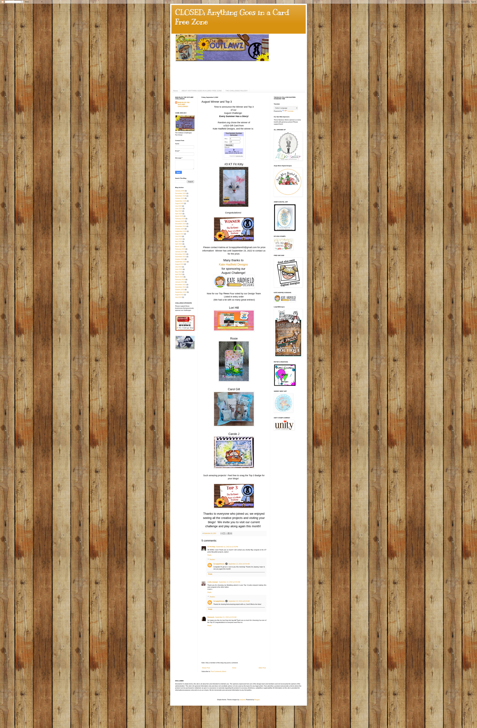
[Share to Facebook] (228, 533)
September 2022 (180, 292)
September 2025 (180, 201)
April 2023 (178, 274)
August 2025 (179, 203)
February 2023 (180, 279)
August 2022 (179, 295)
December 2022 (180, 284)
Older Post (262, 668)
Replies (212, 559)
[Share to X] (226, 533)
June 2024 (178, 239)
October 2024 (179, 229)
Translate (290, 111)
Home (175, 91)
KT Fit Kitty (211, 547)
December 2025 (180, 193)
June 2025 (178, 208)
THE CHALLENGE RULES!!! (236, 91)
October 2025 (179, 198)
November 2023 (180, 257)
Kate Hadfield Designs (233, 264)
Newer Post (206, 668)
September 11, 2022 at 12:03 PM (227, 547)
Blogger (257, 700)
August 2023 (179, 264)
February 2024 (180, 249)
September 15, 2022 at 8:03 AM (239, 601)
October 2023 (179, 259)
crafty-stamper (212, 582)
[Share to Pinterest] (231, 533)
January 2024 (179, 252)
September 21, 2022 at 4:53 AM (225, 617)
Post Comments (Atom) (218, 671)
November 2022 (180, 287)
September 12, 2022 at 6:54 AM (239, 564)
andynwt (242, 700)
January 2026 (179, 191)
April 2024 (178, 244)
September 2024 (180, 231)
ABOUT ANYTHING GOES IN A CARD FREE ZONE (202, 91)
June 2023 (178, 269)
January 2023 (179, 282)
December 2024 (180, 224)
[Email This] (221, 533)
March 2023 (179, 277)
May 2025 (178, 211)
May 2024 (178, 241)
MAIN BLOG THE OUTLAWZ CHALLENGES (184, 104)
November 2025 (180, 196)
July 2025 (178, 206)
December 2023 (180, 254)
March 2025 (179, 216)
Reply (209, 555)
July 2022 (178, 297)
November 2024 (180, 226)
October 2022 (179, 289)
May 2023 (178, 272)
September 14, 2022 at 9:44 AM (229, 582)
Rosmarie (210, 617)
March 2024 (179, 246)
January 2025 (179, 221)
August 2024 (179, 234)
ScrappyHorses (219, 564)
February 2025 (180, 219)
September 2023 (180, 262)
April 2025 (178, 214)
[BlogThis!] (224, 533)
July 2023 (178, 267)
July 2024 (178, 236)
